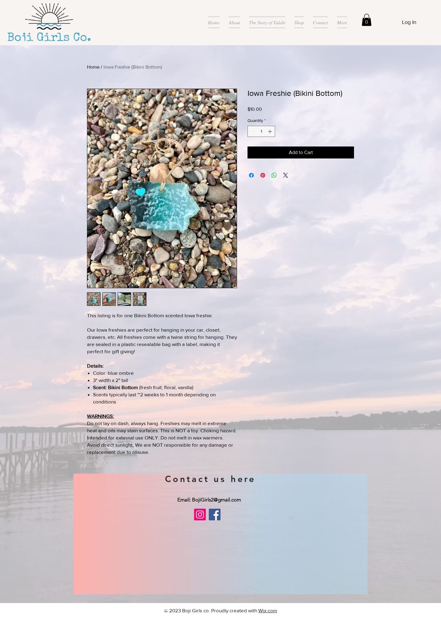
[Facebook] (214, 514)
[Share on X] (285, 175)
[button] (367, 20)
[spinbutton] (261, 131)
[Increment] (270, 131)
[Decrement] (252, 131)
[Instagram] (200, 514)
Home (93, 66)
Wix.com (267, 610)
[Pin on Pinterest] (262, 175)
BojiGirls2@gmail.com (216, 500)
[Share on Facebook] (251, 175)
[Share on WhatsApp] (274, 175)
